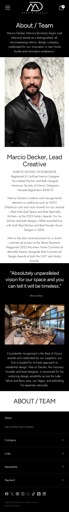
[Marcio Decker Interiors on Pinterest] (17, 494)
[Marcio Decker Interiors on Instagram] (23, 494)
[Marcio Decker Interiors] (34, 7)
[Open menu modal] (7, 7)
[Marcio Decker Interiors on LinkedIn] (44, 494)
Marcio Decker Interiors (29, 502)
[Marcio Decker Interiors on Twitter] (12, 494)
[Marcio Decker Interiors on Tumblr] (39, 494)
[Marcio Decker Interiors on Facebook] (7, 494)
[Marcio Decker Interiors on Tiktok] (33, 494)
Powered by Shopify (12, 505)
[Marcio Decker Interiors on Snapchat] (28, 494)
